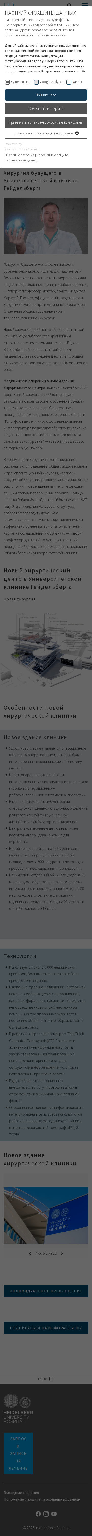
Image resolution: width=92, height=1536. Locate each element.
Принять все (46, 94)
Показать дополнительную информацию (44, 133)
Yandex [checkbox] (78, 81)
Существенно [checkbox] (21, 81)
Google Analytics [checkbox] (51, 81)
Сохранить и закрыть (46, 108)
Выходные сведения (19, 155)
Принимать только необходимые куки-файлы (46, 122)
